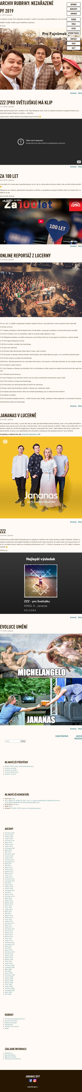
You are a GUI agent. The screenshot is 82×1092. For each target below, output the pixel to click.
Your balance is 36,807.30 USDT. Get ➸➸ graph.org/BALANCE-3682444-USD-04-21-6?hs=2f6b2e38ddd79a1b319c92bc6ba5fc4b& (33, 801)
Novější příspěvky (78, 737)
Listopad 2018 (9, 848)
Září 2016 (8, 883)
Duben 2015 (9, 894)
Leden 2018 (9, 858)
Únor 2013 (8, 908)
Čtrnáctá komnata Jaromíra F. (15, 1019)
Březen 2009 (9, 983)
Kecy (73, 48)
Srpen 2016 (8, 885)
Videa (74, 24)
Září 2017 (8, 865)
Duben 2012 (9, 915)
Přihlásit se (8, 1053)
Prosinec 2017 (9, 860)
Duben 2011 (9, 935)
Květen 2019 (9, 844)
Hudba (73, 19)
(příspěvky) (10, 1055)
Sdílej (80, 93)
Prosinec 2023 (9, 833)
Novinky (74, 4)
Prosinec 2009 (9, 965)
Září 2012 (8, 913)
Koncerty (73, 9)
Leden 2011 (9, 940)
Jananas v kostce (10, 774)
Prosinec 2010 (9, 942)
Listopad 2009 (9, 967)
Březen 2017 (9, 873)
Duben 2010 (9, 958)
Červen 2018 (9, 856)
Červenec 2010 (10, 952)
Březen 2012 (9, 917)
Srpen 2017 (8, 867)
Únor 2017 (8, 875)
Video (7, 1028)
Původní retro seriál (11, 1026)
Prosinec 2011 (9, 923)
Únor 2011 (8, 938)
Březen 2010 (9, 960)
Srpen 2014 (8, 900)
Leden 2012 (9, 921)
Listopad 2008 (9, 990)
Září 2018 (8, 852)
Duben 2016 (9, 889)
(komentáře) (10, 1057)
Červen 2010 (9, 954)
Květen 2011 (9, 933)
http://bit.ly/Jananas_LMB (31, 434)
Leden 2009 (9, 986)
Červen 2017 (9, 869)
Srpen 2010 (8, 950)
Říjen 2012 (8, 912)
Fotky (73, 28)
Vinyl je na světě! (10, 768)
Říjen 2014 (8, 898)
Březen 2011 (9, 937)
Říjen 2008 (8, 992)
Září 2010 (8, 948)
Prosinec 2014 (9, 896)
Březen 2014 (9, 904)
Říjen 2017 (8, 864)
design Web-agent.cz (33, 1087)
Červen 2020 (9, 835)
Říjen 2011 (8, 925)
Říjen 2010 (8, 946)
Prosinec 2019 (9, 841)
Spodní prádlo (73, 33)
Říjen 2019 (8, 842)
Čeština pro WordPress (13, 1059)
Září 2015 (8, 892)
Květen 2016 (9, 887)
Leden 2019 (9, 846)
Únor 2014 (8, 906)
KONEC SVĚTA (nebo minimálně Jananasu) (19, 766)
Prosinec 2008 (9, 988)
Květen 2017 (9, 871)
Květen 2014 (9, 902)
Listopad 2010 (9, 944)
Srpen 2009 (8, 973)
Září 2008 (8, 994)
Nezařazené (9, 1025)
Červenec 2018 (10, 854)
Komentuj (73, 93)
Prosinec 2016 (9, 879)
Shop (74, 43)
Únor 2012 (8, 919)
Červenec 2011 (10, 929)
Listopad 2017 (9, 862)
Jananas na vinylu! (11, 770)
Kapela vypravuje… (11, 1023)
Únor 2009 (8, 985)
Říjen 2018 (8, 850)
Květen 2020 (9, 837)
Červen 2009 (9, 977)
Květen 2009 (9, 979)
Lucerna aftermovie (11, 772)
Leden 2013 (9, 910)
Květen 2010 (9, 956)
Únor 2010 (8, 961)
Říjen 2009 (8, 969)
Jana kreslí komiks (11, 1021)
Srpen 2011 (8, 927)
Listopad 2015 (9, 890)
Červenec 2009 (10, 975)
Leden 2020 (9, 839)
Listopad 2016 (9, 881)
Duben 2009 (9, 981)
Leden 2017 (9, 877)
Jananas (73, 13)
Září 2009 (8, 971)
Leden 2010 (9, 963)
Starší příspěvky (61, 736)
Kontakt (73, 39)
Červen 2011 (9, 931)
